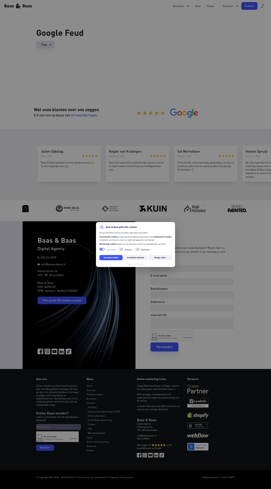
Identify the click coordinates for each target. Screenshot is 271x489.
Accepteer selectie (135, 257)
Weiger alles (160, 257)
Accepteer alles (111, 257)
